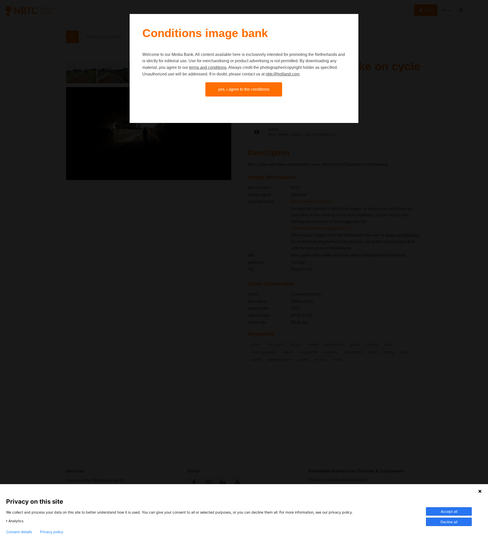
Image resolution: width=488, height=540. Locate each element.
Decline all (448, 522)
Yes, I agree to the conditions (243, 89)
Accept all (449, 511)
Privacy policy (51, 532)
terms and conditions (207, 67)
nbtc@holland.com (282, 74)
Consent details (19, 532)
